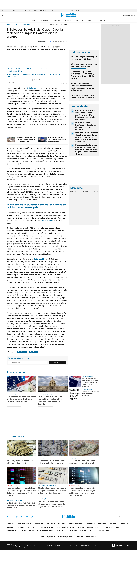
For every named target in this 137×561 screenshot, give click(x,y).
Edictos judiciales (78, 531)
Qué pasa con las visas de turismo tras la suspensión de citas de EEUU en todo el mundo (21, 399)
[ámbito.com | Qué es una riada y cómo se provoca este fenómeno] (75, 394)
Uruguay (103, 20)
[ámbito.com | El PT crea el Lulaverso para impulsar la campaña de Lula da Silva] (42, 139)
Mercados (90, 524)
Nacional (10, 527)
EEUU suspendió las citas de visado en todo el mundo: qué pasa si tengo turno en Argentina (90, 382)
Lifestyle (124, 524)
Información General (65, 527)
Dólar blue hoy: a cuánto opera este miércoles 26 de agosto (84, 57)
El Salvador (26, 24)
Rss (117, 527)
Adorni (84, 10)
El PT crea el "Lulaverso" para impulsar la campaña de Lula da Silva (57, 139)
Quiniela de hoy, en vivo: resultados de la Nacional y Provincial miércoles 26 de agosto (82, 74)
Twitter (7, 516)
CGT (35, 10)
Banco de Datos (75, 524)
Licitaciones (104, 531)
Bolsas (79, 191)
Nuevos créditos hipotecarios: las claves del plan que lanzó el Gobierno (85, 126)
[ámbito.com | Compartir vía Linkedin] (61, 41)
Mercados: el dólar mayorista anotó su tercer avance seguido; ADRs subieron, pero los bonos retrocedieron (83, 492)
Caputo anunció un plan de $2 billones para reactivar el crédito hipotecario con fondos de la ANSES (85, 115)
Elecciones (33, 352)
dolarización (47, 220)
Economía (44, 20)
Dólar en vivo (16, 10)
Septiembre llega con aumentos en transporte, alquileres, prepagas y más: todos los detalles (83, 86)
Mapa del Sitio (12, 531)
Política (68, 20)
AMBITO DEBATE (86, 537)
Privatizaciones (44, 10)
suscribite (126, 15)
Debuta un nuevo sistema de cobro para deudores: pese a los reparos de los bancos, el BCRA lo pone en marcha (86, 137)
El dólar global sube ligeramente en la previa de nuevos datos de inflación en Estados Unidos (52, 490)
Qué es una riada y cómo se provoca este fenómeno (90, 394)
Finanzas (56, 20)
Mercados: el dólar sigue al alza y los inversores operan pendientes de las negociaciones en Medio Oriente (86, 149)
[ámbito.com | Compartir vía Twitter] (58, 41)
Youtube (27, 516)
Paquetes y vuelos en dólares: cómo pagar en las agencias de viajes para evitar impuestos (51, 504)
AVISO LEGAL (61, 531)
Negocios (79, 20)
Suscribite (57, 362)
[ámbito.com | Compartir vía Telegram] (63, 41)
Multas (92, 531)
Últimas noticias (24, 524)
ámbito (9, 24)
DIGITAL (48, 537)
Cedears (95, 191)
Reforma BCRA (75, 10)
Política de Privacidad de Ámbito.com (37, 531)
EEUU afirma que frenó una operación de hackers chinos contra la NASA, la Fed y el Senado (50, 400)
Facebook (12, 517)
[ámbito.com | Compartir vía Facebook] (56, 41)
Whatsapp (32, 517)
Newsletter (132, 20)
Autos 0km (64, 10)
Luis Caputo (27, 10)
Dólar (33, 20)
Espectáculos (93, 527)
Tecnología (108, 527)
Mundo (17, 24)
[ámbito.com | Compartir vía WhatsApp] (54, 41)
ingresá (133, 15)
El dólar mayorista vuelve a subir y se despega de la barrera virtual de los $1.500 (21, 505)
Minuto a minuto (13, 485)
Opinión (91, 20)
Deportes (32, 527)
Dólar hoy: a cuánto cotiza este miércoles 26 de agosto (84, 65)
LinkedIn (21, 517)
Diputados (55, 10)
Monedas (73, 191)
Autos (81, 527)
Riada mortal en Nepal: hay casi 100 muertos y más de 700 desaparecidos (26, 139)
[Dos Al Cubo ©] (121, 545)
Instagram (17, 517)
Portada (10, 524)
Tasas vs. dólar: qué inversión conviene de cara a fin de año (83, 96)
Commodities (87, 191)
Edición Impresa (46, 527)
